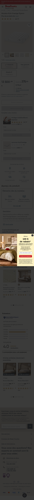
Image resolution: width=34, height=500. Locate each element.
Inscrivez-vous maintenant (25, 256)
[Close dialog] (32, 235)
